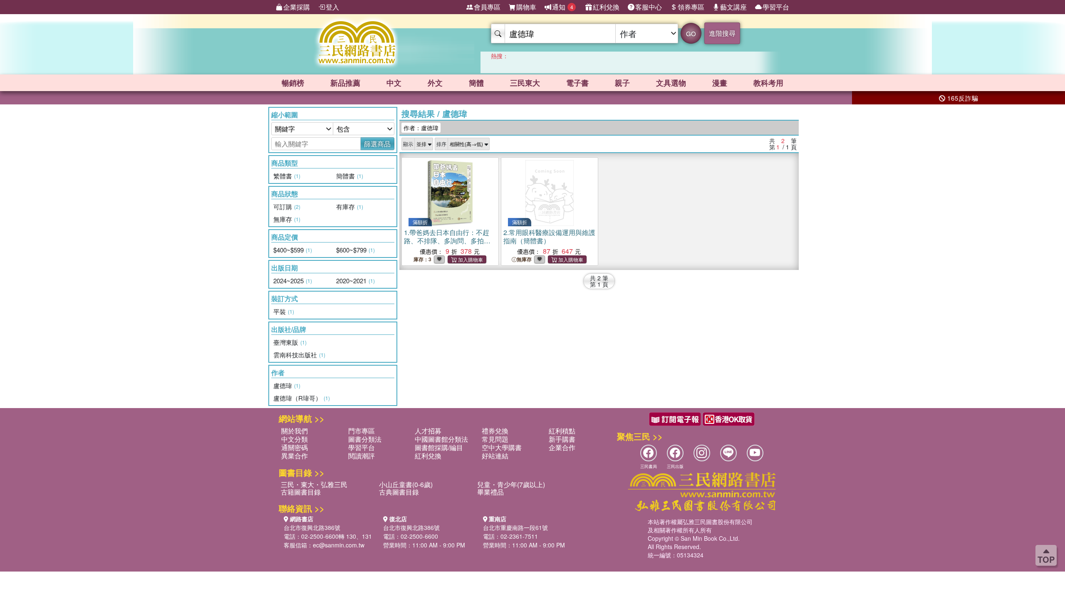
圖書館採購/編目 (439, 447)
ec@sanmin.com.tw (338, 545)
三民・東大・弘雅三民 (314, 484)
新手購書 (562, 439)
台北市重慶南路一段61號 (515, 527)
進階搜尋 (722, 33)
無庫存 (524, 259)
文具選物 (671, 82)
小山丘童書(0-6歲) (406, 484)
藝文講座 (733, 7)
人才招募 (428, 431)
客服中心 (648, 7)
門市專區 (361, 431)
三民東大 (525, 82)
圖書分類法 (364, 439)
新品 (345, 82)
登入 (332, 7)
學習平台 (776, 7)
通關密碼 (294, 447)
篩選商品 (377, 144)
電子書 (577, 82)
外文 (435, 82)
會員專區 (487, 7)
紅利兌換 (606, 7)
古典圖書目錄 (399, 492)
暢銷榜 (293, 82)
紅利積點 (562, 431)
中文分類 (294, 439)
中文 (393, 82)
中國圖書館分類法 (441, 439)
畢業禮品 (490, 492)
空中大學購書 (502, 447)
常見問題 (495, 439)
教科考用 (768, 82)
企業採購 (296, 7)
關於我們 (294, 431)
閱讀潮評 (361, 455)
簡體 (476, 82)
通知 (562, 7)
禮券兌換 (495, 431)
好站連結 (495, 455)
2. (549, 236)
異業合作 (294, 455)
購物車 (526, 7)
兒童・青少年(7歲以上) (511, 484)
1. (447, 245)
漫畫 (719, 82)
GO (691, 33)
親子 (622, 82)
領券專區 (691, 7)
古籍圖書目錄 (301, 492)
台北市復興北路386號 (312, 527)
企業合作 (562, 447)
